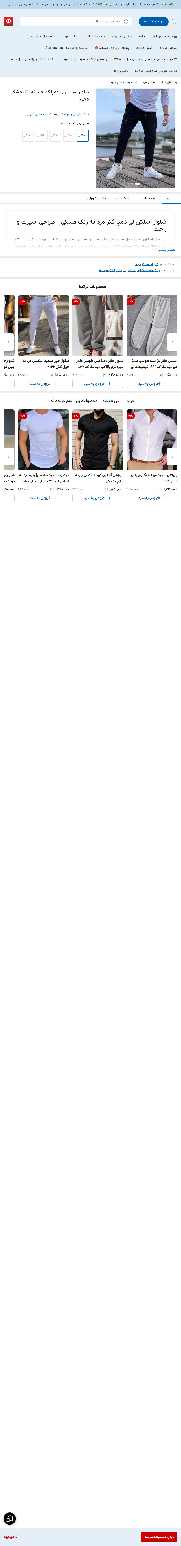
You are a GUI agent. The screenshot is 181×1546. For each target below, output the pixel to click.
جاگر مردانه (152, 270)
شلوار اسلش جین (121, 82)
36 (28, 136)
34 (42, 136)
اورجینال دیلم (168, 82)
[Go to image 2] (132, 184)
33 (55, 136)
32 (69, 136)
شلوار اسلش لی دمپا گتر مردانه (121, 270)
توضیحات (149, 198)
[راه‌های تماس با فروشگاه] (10, 1518)
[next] (8, 342)
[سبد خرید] (174, 21)
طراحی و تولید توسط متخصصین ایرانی (54, 114)
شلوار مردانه (147, 82)
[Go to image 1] (137, 184)
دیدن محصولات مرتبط (159, 1537)
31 (82, 136)
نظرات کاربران (96, 198)
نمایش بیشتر (167, 250)
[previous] (172, 342)
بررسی (171, 198)
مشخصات (123, 198)
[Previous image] (100, 138)
